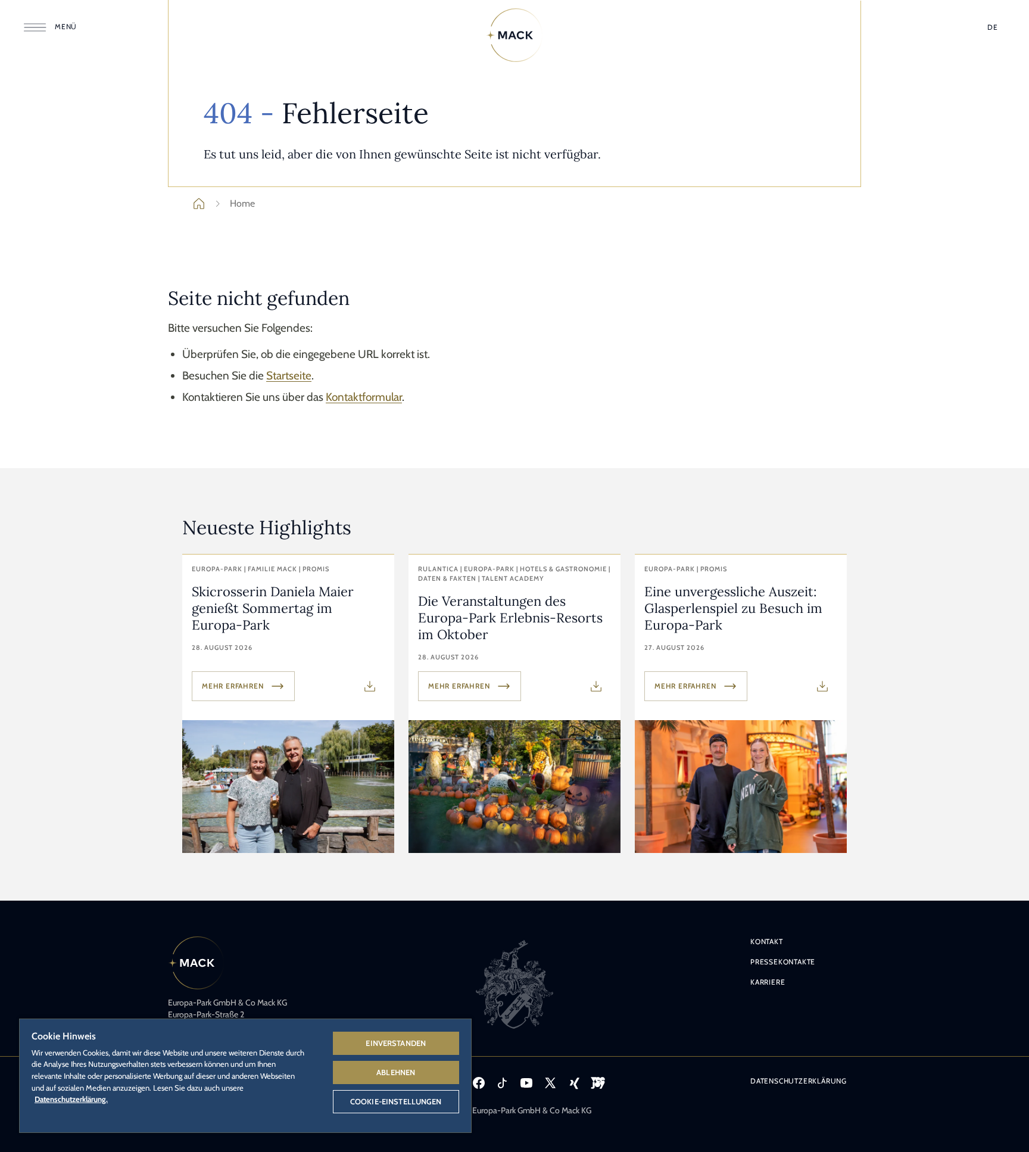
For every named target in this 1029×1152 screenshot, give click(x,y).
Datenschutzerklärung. (71, 1099)
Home (242, 203)
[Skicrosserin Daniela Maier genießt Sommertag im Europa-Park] (288, 704)
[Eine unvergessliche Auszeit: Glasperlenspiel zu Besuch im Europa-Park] (741, 704)
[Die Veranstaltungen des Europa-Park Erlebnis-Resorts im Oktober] (514, 704)
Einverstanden (396, 1043)
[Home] (514, 35)
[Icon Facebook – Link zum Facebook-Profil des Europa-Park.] (479, 1083)
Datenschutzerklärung (798, 1080)
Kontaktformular (364, 397)
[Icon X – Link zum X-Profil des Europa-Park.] (550, 1083)
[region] (245, 1075)
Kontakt (766, 941)
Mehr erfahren (232, 685)
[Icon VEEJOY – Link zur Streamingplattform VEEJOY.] (598, 1083)
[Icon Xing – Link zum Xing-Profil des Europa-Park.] (574, 1083)
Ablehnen (395, 1072)
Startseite (288, 375)
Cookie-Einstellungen (396, 1101)
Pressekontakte (782, 961)
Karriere (767, 981)
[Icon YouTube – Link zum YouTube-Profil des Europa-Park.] (526, 1083)
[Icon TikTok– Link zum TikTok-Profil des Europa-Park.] (502, 1083)
